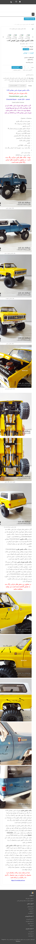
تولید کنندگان (30, 906)
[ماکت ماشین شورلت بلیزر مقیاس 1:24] (18, 29)
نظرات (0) (22, 85)
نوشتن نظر (22, 43)
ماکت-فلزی (9, 78)
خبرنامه (31, 925)
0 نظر (27, 43)
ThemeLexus (18, 941)
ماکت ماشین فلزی (26, 574)
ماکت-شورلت (30, 81)
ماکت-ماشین (23, 78)
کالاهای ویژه (30, 913)
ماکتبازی (23, 79)
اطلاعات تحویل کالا (29, 898)
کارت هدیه (30, 909)
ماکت (27, 78)
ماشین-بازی (28, 79)
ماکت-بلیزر (24, 81)
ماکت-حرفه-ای (13, 81)
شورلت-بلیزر (7, 79)
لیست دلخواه (30, 923)
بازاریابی (31, 911)
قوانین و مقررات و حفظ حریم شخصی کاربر (25, 900)
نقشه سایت (30, 936)
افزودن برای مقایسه (16, 70)
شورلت (12, 79)
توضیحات (30, 85)
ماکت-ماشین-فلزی (16, 78)
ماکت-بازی (19, 79)
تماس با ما (31, 931)
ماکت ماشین (10, 534)
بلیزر (15, 79)
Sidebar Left (29, 18)
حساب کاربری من (29, 919)
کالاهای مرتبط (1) (13, 85)
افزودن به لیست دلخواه (27, 70)
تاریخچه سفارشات (29, 921)
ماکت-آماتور (19, 81)
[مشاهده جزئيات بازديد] (32, 892)
